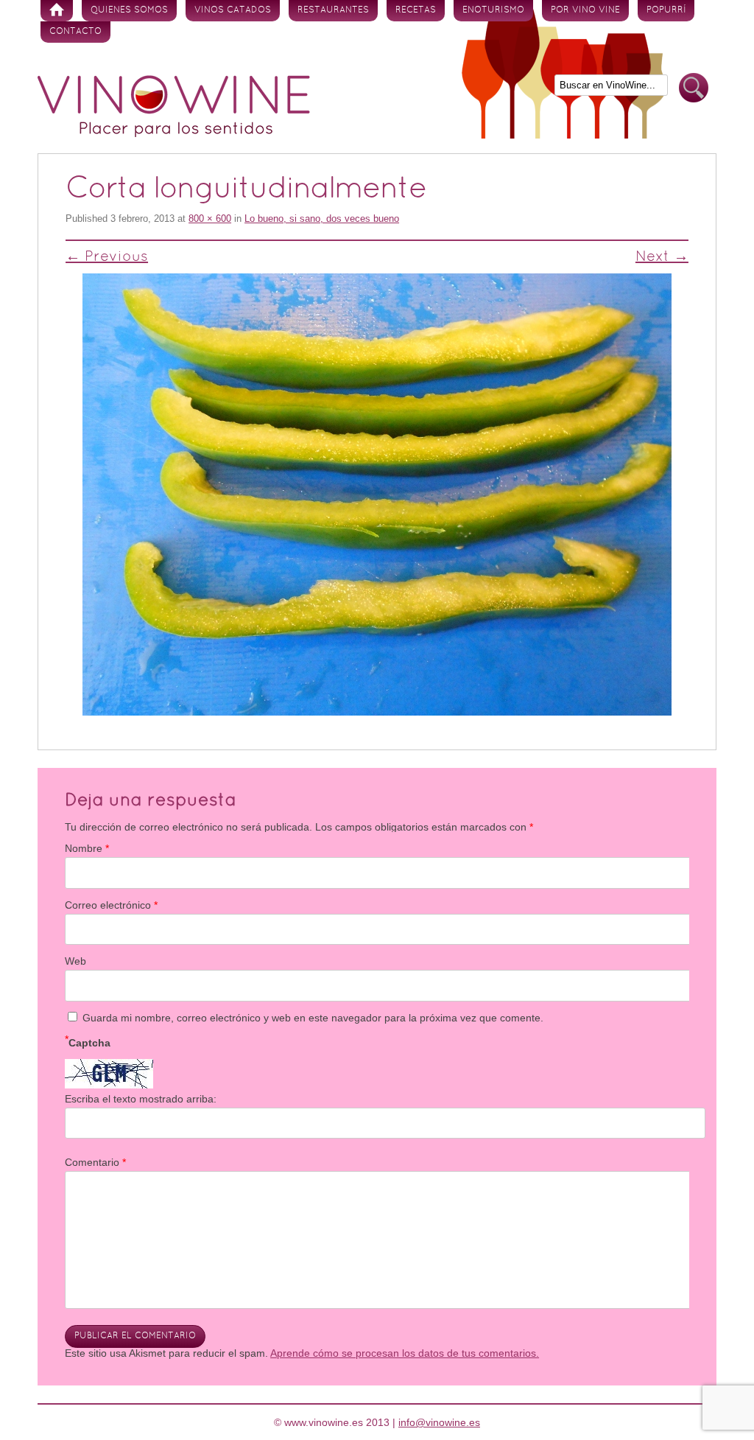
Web (75, 961)
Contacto (75, 31)
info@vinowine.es (439, 1422)
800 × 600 (209, 218)
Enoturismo (493, 10)
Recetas (415, 10)
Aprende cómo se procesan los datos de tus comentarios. (404, 1353)
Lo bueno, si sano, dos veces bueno (321, 218)
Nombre (87, 848)
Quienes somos (129, 10)
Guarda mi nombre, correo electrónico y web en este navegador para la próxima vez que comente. (312, 1018)
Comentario (95, 1162)
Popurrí (666, 10)
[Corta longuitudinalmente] (377, 494)
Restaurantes (333, 10)
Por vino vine (585, 10)
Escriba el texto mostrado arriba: (140, 1099)
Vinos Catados (232, 10)
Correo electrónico (111, 905)
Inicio (57, 10)
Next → (661, 257)
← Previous (107, 257)
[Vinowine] (174, 133)
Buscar (693, 88)
